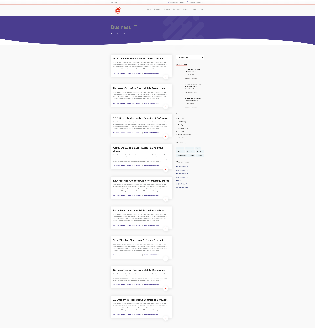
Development (182, 125)
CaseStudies (189, 148)
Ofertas (202, 9)
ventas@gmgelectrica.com (196, 2)
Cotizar (193, 9)
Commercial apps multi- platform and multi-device (138, 149)
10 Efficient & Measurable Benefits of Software (140, 118)
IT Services (181, 151)
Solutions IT (181, 131)
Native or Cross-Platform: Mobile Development (140, 88)
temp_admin (120, 73)
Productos (176, 9)
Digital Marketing (183, 128)
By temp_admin (189, 74)
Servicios (167, 9)
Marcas (185, 9)
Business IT (121, 34)
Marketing (199, 151)
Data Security (182, 121)
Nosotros (157, 9)
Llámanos (177, 2)
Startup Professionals (184, 134)
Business (180, 148)
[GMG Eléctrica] (118, 10)
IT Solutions (190, 151)
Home (149, 9)
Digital (198, 148)
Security (192, 155)
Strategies (181, 138)
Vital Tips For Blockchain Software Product (138, 58)
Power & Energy (182, 155)
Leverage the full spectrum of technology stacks (141, 180)
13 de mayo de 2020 (191, 78)
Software (200, 155)
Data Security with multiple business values (138, 210)
